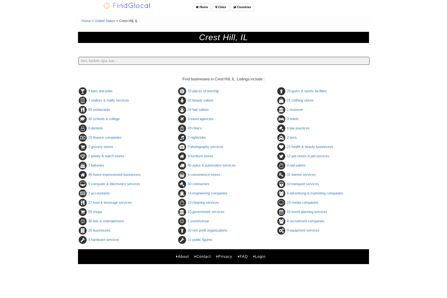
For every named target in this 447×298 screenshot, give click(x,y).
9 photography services (205, 147)
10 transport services (303, 184)
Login (260, 257)
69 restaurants (99, 109)
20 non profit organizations (207, 230)
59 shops (95, 212)
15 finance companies (105, 137)
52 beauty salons (200, 100)
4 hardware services (103, 240)
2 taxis (292, 137)
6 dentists (95, 128)
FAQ (244, 257)
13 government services (206, 212)
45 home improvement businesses (114, 175)
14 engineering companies (207, 193)
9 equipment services (303, 230)
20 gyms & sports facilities (307, 91)
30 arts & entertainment (106, 221)
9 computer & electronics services (114, 184)
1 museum (295, 109)
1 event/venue (198, 221)
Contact (203, 257)
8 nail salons (296, 165)
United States (105, 21)
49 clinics (195, 128)
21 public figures (200, 240)
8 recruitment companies (306, 221)
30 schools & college (104, 119)
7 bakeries (96, 165)
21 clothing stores (300, 100)
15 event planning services (307, 212)
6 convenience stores (204, 175)
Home (203, 7)
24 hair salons (198, 109)
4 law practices (298, 128)
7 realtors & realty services (108, 100)
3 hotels (293, 119)
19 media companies (302, 202)
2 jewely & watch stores (106, 156)
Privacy (225, 257)
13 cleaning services (203, 202)
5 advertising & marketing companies (315, 193)
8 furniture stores (200, 156)
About (183, 257)
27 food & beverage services (110, 202)
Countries (243, 7)
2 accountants (99, 193)
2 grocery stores (100, 147)
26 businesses (99, 230)
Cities (221, 7)
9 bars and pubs (100, 91)
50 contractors (199, 184)
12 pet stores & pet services (308, 156)
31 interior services (301, 175)
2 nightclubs (197, 137)
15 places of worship (203, 91)
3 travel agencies (200, 119)
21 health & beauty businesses (310, 147)
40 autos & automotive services (212, 165)
